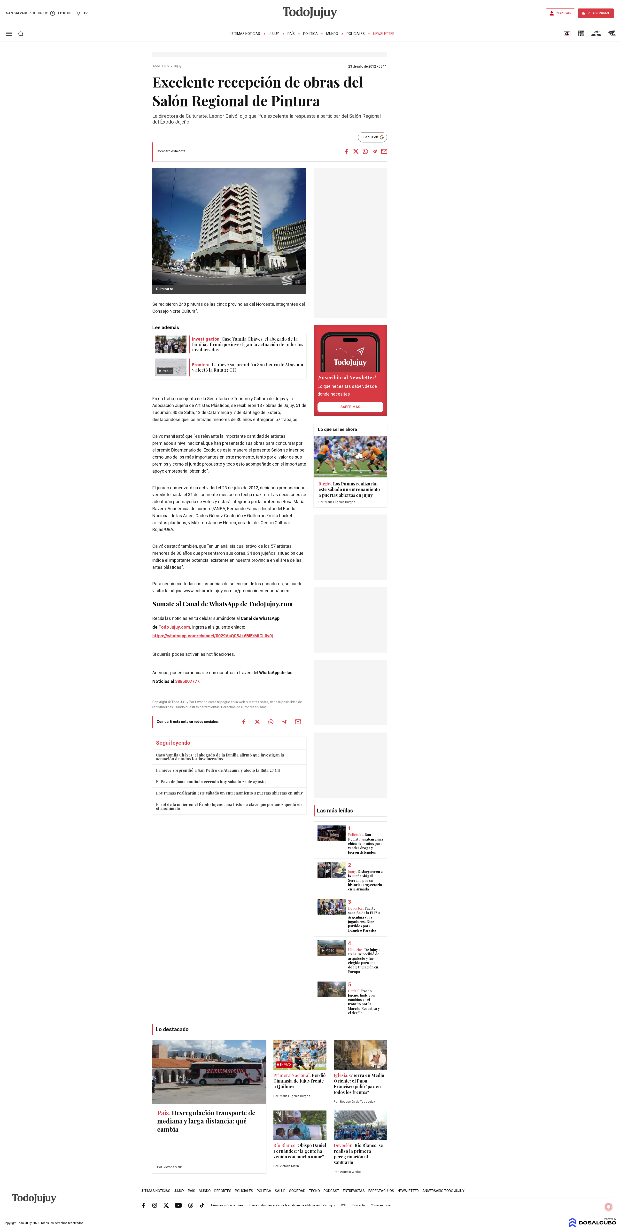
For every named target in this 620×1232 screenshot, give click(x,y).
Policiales (356, 33)
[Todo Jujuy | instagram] (154, 1205)
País (291, 33)
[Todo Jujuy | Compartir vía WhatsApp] (365, 151)
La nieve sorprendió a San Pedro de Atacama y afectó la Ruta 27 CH (218, 770)
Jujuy (274, 33)
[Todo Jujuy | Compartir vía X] (356, 151)
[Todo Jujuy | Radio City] (581, 35)
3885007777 (187, 681)
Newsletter (383, 33)
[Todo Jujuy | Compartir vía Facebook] (346, 151)
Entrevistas (354, 1190)
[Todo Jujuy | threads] (190, 1205)
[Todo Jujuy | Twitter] (166, 1205)
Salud (280, 1190)
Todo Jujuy (161, 66)
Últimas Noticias (245, 33)
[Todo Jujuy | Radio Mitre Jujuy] (596, 35)
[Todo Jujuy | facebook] (143, 1205)
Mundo (332, 33)
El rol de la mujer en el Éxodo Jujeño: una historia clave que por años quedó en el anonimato (229, 806)
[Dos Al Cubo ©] (592, 1226)
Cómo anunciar (381, 1205)
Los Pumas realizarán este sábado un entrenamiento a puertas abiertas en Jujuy (229, 792)
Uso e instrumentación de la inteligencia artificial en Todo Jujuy (292, 1205)
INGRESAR (563, 13)
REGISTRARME (599, 13)
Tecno (314, 1190)
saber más (350, 407)
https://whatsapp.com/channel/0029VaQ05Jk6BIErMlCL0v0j (212, 636)
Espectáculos (381, 1190)
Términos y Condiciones (227, 1205)
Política (310, 33)
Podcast (331, 1190)
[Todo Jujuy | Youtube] (178, 1205)
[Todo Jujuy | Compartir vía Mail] (384, 151)
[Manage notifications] (608, 1207)
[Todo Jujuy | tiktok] (202, 1205)
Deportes (222, 1190)
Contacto (358, 1205)
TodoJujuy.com (174, 627)
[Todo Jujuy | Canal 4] (567, 35)
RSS (343, 1205)
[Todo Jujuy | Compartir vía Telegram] (375, 151)
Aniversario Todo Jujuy (443, 1190)
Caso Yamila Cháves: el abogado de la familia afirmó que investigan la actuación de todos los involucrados (220, 756)
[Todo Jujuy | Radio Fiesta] (612, 35)
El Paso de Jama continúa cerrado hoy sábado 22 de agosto (211, 781)
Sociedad (297, 1190)
